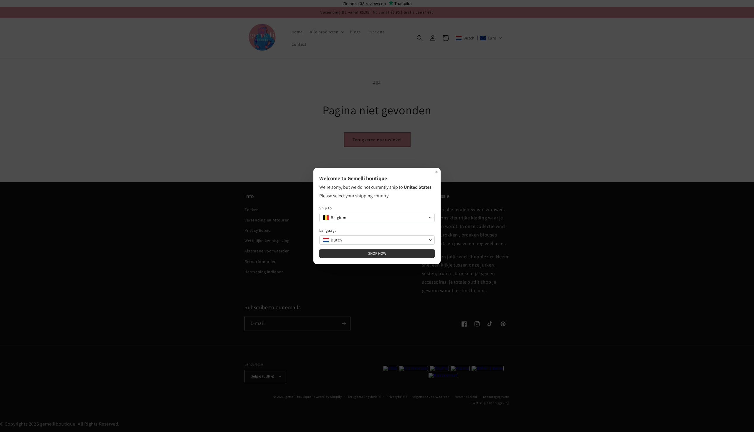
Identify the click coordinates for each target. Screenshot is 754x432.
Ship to (325, 208)
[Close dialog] (436, 172)
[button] (377, 217)
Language (328, 230)
